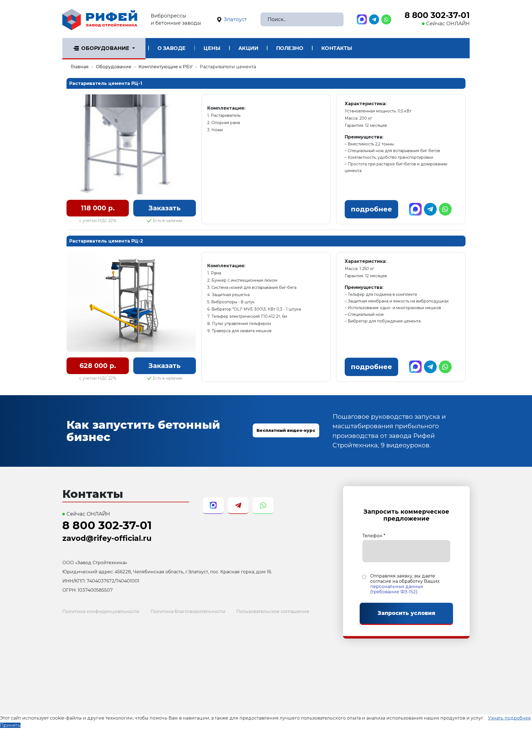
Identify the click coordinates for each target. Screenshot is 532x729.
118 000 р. (98, 208)
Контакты (336, 48)
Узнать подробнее (509, 718)
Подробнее (371, 209)
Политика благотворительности (187, 611)
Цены (211, 48)
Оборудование (105, 48)
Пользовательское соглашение (272, 611)
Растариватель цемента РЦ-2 (106, 241)
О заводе (171, 48)
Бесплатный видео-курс (286, 430)
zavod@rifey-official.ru (107, 538)
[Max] (362, 19)
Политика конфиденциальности (100, 611)
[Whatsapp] (386, 19)
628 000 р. (98, 366)
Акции (248, 48)
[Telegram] (374, 19)
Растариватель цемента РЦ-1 (105, 83)
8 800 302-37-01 (437, 15)
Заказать (165, 208)
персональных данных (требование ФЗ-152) (396, 589)
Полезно (289, 48)
